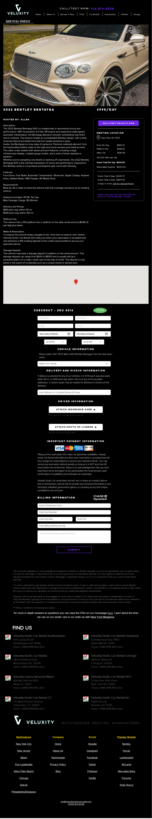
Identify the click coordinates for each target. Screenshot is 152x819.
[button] (76, 65)
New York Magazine (102, 616)
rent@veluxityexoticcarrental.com (76, 801)
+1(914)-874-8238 (76, 804)
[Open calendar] (69, 334)
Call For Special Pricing (123, 183)
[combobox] (74, 392)
